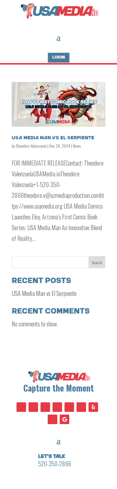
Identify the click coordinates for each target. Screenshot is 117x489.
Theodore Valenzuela (31, 146)
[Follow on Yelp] (93, 407)
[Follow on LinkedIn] (69, 407)
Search (97, 262)
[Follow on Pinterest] (57, 407)
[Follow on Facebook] (21, 407)
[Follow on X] (33, 407)
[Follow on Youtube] (45, 407)
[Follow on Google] (64, 419)
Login (58, 57)
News (77, 146)
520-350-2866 (54, 463)
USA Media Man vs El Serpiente (53, 138)
